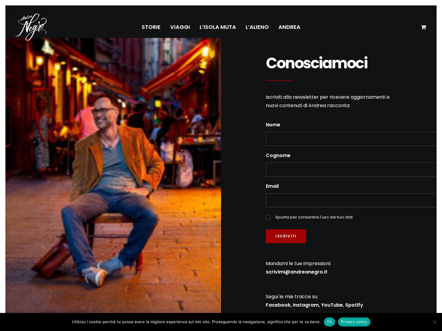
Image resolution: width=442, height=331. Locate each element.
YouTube (332, 305)
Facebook (278, 305)
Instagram (306, 305)
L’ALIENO (257, 27)
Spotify (354, 305)
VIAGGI (180, 27)
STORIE (151, 27)
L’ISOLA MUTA (218, 27)
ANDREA (289, 27)
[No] (434, 322)
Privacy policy (354, 321)
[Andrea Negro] (31, 27)
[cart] (424, 27)
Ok (329, 321)
